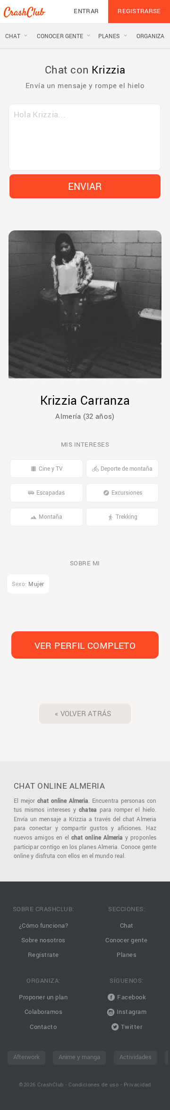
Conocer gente (126, 940)
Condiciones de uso (93, 1084)
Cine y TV (46, 468)
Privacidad (137, 1084)
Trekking (122, 516)
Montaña (46, 516)
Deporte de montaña (122, 468)
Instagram (130, 1012)
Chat (127, 926)
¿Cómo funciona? (43, 926)
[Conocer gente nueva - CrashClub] (24, 14)
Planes (126, 955)
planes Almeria (98, 847)
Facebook (131, 997)
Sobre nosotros (43, 940)
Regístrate (43, 955)
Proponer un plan (43, 997)
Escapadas (46, 492)
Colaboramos (44, 1012)
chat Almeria (139, 819)
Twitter (130, 1027)
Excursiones (122, 492)
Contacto (43, 1027)
